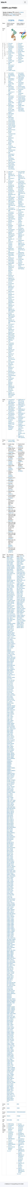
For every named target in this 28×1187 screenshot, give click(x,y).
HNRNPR (9, 770)
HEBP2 (12, 749)
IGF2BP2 (13, 780)
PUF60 (11, 936)
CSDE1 (11, 647)
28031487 (10, 479)
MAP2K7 (13, 808)
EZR (13, 703)
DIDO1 (11, 666)
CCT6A (11, 615)
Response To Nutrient (11, 222)
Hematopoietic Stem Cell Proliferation (11, 363)
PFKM (8, 890)
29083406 (11, 452)
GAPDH (8, 724)
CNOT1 (8, 641)
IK (11, 781)
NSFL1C (9, 862)
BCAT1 (12, 592)
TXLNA (8, 1071)
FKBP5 (11, 712)
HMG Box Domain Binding (11, 161)
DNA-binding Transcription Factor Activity (11, 119)
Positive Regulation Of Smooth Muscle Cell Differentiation (21, 249)
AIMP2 (8, 565)
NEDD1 (8, 850)
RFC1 (8, 961)
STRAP (12, 1028)
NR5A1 (18, 592)
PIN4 (10, 895)
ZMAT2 (8, 1098)
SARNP (8, 977)
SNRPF (8, 1012)
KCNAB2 (11, 791)
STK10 (12, 1027)
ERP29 (12, 699)
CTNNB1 (9, 653)
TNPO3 (12, 1051)
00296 (8, 1108)
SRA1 (8, 1017)
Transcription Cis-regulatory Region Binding (11, 74)
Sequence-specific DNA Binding (11, 142)
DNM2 (8, 670)
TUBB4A (9, 1067)
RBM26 (8, 954)
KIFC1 (11, 796)
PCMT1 (8, 880)
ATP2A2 (8, 585)
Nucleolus (10, 51)
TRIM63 (18, 623)
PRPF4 (8, 915)
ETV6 (13, 700)
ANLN (8, 569)
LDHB (8, 801)
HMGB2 (12, 753)
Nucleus (10, 44)
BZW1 (8, 599)
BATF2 (8, 591)
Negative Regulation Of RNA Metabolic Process (21, 1170)
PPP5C (13, 905)
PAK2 (14, 876)
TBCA (8, 1039)
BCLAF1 (12, 593)
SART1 (12, 977)
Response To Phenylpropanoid (11, 374)
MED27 (12, 824)
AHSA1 (11, 564)
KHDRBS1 (9, 792)
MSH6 (8, 836)
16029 (18, 1108)
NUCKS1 (9, 865)
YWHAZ (18, 626)
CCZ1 (11, 616)
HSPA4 (12, 776)
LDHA (14, 800)
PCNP (11, 880)
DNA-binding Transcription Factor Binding (11, 167)
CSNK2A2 (9, 652)
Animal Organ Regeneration (11, 262)
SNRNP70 (9, 1007)
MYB (20, 588)
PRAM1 (12, 907)
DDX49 (8, 664)
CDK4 (11, 619)
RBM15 (12, 951)
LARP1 (8, 799)
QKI (8, 939)
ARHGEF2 (9, 579)
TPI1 (8, 1058)
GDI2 (11, 727)
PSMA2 (12, 919)
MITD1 (8, 830)
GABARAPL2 (10, 722)
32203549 (10, 459)
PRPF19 (12, 911)
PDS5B (8, 885)
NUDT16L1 (9, 866)
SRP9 (8, 1021)
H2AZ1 (23, 577)
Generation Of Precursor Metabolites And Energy (11, 194)
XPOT (11, 1092)
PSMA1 (8, 919)
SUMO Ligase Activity (21, 106)
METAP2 (9, 828)
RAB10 (10, 939)
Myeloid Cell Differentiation (11, 249)
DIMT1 (8, 668)
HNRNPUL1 (9, 772)
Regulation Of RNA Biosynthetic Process (21, 1146)
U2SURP (9, 1075)
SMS (8, 1003)
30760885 (20, 471)
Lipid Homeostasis (11, 342)
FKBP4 (8, 712)
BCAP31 (9, 592)
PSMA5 (8, 922)
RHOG (8, 963)
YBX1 (11, 1094)
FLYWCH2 (12, 714)
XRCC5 (8, 1093)
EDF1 (11, 679)
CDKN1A (9, 622)
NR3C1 (12, 861)
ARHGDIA (9, 576)
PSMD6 (12, 931)
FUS (11, 719)
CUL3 (11, 654)
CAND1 (12, 606)
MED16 (12, 820)
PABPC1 (9, 874)
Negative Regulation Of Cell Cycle (11, 305)
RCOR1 (8, 959)
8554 (18, 1104)
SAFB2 (8, 976)
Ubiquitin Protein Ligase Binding (21, 100)
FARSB (11, 708)
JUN (21, 581)
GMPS (8, 731)
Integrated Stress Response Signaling (10, 381)
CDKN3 (13, 623)
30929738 (10, 464)
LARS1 (11, 799)
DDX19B (12, 660)
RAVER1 (9, 950)
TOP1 (12, 1054)
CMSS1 (11, 639)
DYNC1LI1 (9, 676)
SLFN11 (8, 992)
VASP (8, 1086)
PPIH (8, 901)
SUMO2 (12, 1032)
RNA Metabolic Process (11, 1139)
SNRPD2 (13, 1009)
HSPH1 (8, 777)
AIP (11, 565)
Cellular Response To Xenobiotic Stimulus (11, 368)
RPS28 (8, 967)
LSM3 (22, 583)
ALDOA (8, 566)
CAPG (11, 607)
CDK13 (11, 618)
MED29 (12, 826)
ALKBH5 (12, 566)
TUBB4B (13, 1067)
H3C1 (21, 579)
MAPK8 (12, 811)
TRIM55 (21, 622)
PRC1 (8, 908)
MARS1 (8, 812)
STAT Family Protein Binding (11, 164)
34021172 (10, 446)
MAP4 (8, 809)
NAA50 (11, 845)
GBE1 (8, 727)
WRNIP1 (9, 1090)
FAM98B (13, 707)
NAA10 (11, 843)
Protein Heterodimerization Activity (11, 150)
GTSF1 (8, 739)
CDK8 (8, 620)
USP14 (8, 1084)
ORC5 (11, 872)
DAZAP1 (9, 657)
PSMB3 (12, 924)
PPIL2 (10, 901)
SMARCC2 (9, 996)
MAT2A (12, 812)
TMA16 (8, 1048)
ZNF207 (12, 1098)
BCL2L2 (8, 593)
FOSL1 (8, 716)
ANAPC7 (13, 568)
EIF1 (12, 684)
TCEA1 (8, 1040)
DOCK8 (12, 672)
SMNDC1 (13, 1001)
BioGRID (11, 14)
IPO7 (11, 785)
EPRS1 (11, 697)
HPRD (14, 15)
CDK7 (14, 619)
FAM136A (9, 706)
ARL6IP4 (9, 580)
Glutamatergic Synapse (21, 56)
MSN (11, 836)
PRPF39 (13, 913)
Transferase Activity (20, 90)
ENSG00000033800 (21, 1112)
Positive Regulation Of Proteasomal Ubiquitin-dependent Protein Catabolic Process (11, 269)
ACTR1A (12, 561)
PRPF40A (22, 599)
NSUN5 (8, 863)
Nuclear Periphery (20, 53)
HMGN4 (8, 757)
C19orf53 (13, 600)
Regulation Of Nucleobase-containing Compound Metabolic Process (21, 1129)
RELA (21, 603)
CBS (21, 560)
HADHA (8, 743)
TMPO (12, 1050)
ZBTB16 (8, 1096)
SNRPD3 (9, 1011)
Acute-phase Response (11, 214)
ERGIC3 (8, 699)
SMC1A (13, 998)
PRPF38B (9, 913)
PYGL (14, 938)
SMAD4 (8, 993)
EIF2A (8, 685)
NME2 (8, 855)
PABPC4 (13, 874)
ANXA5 (11, 569)
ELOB (8, 695)
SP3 (24, 611)
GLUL (23, 575)
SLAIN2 (8, 989)
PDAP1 (8, 881)
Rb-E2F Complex (10, 59)
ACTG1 (8, 560)
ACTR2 (8, 562)
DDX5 (11, 664)
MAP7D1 (12, 809)
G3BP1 (8, 720)
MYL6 (12, 842)
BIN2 (8, 595)
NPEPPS (9, 861)
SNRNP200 (9, 1004)
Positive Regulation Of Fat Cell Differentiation (11, 295)
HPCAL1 (13, 773)
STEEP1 (9, 1027)
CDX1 (8, 625)
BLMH (10, 595)
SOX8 (11, 1015)
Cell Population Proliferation (11, 230)
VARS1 (11, 1085)
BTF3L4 (8, 596)
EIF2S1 (11, 685)
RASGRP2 (9, 949)
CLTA (11, 638)
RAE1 (11, 943)
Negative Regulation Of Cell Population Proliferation (11, 234)
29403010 (10, 494)
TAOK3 (8, 1038)
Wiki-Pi (3, 2)
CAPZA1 (13, 608)
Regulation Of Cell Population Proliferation (11, 279)
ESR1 (8, 700)
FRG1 (8, 718)
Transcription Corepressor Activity (21, 84)
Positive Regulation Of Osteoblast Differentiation (11, 300)
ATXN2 (12, 585)
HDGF (8, 747)
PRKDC (8, 909)
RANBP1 (9, 944)
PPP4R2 (13, 904)
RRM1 (8, 969)
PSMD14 (9, 931)
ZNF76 (22, 627)
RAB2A (13, 939)
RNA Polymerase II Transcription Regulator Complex (11, 66)
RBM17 (8, 953)
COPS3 (12, 641)
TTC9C (11, 1065)
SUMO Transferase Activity (20, 93)
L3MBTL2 (19, 583)
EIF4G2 (8, 691)
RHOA (13, 962)
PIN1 (8, 895)
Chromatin (10, 43)
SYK (8, 1035)
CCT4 (13, 614)
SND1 (13, 1003)
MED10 (11, 818)
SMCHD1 (9, 1001)
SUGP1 (11, 1030)
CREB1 (21, 564)
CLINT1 (8, 638)
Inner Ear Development (11, 326)
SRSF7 (8, 1023)
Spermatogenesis (21, 207)
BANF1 (8, 589)
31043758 (10, 481)
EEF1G (8, 683)
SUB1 (8, 1030)
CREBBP (12, 646)
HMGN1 (8, 755)
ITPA (12, 788)
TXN (8, 1073)
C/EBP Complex (11, 70)
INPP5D (8, 784)
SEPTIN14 (9, 981)
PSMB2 (8, 924)
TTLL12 (11, 1066)
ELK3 (22, 571)
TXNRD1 (12, 1074)
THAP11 (9, 1043)
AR (14, 573)
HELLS (8, 750)
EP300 (11, 696)
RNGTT (11, 963)
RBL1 (14, 950)
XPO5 (8, 1092)
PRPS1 (8, 916)
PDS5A (11, 884)
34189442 (21, 12)
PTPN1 (21, 600)
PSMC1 (12, 926)
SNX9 (11, 1013)
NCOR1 (23, 588)
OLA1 (14, 870)
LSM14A (12, 804)
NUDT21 (13, 866)
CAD (8, 604)
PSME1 (12, 932)
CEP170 (12, 629)
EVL (8, 701)
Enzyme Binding (21, 96)
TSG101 (22, 623)
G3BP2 (11, 720)
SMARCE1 (9, 998)
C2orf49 (12, 602)
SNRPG (12, 1012)
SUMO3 (8, 1034)
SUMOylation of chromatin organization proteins (21, 427)
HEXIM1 (12, 750)
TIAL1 (8, 1046)
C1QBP (8, 602)
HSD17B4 (12, 774)
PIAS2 (18, 595)
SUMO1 (8, 1032)
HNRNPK (9, 768)
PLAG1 (18, 596)
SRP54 (11, 1019)
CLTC (8, 639)
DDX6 (11, 665)
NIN (21, 589)
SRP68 (8, 1020)
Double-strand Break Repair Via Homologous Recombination (21, 184)
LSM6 (11, 807)
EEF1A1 (9, 680)
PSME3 (12, 934)
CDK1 (8, 618)
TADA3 (8, 1036)
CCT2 (8, 614)
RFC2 (11, 961)
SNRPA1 (9, 1008)
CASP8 (18, 560)
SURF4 (12, 1034)
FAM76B (9, 707)
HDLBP (11, 747)
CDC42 (13, 616)
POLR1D (13, 899)
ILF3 (8, 782)
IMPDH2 (13, 782)
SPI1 (11, 1016)
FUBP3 (8, 719)
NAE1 (8, 846)
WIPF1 (11, 1089)
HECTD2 (19, 580)
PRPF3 (8, 912)
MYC (10, 841)
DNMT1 (11, 670)
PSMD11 (9, 930)
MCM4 (8, 815)
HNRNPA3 (9, 762)
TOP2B (11, 1055)
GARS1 (12, 724)
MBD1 (21, 584)
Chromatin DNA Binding (11, 127)
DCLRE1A (19, 568)
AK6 (13, 565)
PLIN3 (8, 896)
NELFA (8, 851)
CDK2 (8, 619)
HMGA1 (11, 751)
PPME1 (8, 903)
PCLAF (8, 878)
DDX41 (11, 662)
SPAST (8, 1016)
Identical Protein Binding (11, 130)
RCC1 (11, 958)
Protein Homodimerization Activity (11, 134)
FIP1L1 (8, 711)
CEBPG (8, 627)
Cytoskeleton (21, 49)
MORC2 (8, 832)
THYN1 (12, 1044)
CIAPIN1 (12, 634)
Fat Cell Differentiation (11, 291)
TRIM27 (23, 620)
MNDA (11, 831)
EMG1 (14, 695)
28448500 (10, 531)
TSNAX (8, 1065)
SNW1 (8, 1013)
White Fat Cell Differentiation (11, 334)
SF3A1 (10, 985)
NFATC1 (18, 589)
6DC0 (8, 1120)
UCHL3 (11, 1081)
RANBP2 (13, 944)
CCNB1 (12, 612)
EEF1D (8, 681)
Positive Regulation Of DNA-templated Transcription (11, 315)
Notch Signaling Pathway (11, 219)
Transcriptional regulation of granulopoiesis (11, 412)
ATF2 (8, 583)
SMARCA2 (13, 993)
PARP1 (8, 877)
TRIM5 (18, 622)
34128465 (10, 498)
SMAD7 (22, 610)
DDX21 (23, 568)
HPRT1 (8, 774)
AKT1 (21, 556)
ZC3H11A (13, 1096)
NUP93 (8, 869)
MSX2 (13, 836)
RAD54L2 (22, 602)
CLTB (14, 638)
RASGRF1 (12, 947)
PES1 (8, 886)
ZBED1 (22, 626)
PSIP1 (12, 917)
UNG (8, 1082)
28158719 (10, 552)
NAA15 (8, 845)
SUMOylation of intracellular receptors (21, 418)
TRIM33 (12, 1061)
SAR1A (12, 976)
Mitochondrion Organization (11, 216)
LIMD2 (13, 801)
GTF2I (8, 738)
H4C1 (11, 742)
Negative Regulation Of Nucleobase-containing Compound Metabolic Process (21, 1157)
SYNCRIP (11, 1035)
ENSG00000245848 (11, 1112)
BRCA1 (22, 558)
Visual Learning (21, 209)
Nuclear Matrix (11, 53)
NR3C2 (21, 591)
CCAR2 (8, 611)
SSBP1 (8, 1024)
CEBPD (8, 626)
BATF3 (11, 591)
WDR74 (12, 1088)
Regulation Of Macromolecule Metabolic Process (21, 256)
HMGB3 (8, 754)
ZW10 (12, 1100)
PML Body (20, 50)
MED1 (8, 818)
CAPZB (8, 610)
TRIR (11, 1062)
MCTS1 (11, 816)
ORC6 (14, 872)
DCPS (8, 658)
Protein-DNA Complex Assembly (21, 261)
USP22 (11, 1084)
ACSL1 (11, 558)
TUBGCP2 (12, 1069)
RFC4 (8, 962)
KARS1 (8, 789)
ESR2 (18, 573)
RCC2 (14, 958)
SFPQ (11, 986)
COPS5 (12, 642)
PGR (22, 593)
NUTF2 (8, 870)
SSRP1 (12, 1024)
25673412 (10, 546)
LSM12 (8, 804)
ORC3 (8, 872)
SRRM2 (11, 1021)
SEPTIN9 (9, 984)
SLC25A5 (9, 990)
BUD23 (8, 598)
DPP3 (8, 673)
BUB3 (12, 596)
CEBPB (11, 625)
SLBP (12, 989)
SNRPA (13, 1007)
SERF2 (12, 984)
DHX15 (8, 666)
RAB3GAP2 (9, 940)
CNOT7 (18, 564)
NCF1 (8, 849)
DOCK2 (8, 672)
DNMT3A (19, 571)
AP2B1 (8, 572)
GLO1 (8, 728)
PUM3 (8, 938)
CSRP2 (23, 566)
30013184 (10, 454)
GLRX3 (11, 728)
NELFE (8, 853)
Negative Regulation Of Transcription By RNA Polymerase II (11, 175)
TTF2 (8, 1066)
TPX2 (8, 1059)
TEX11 (22, 619)
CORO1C (13, 643)
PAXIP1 (18, 593)
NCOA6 (11, 849)
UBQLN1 (12, 1078)
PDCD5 (12, 881)
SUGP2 (8, 1031)
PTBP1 (8, 936)
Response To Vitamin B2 (11, 276)
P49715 (8, 1116)
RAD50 (8, 943)
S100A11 (9, 973)
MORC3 (18, 587)
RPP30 (11, 966)
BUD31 (11, 598)
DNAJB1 (12, 668)
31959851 (10, 463)
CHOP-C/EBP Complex (11, 61)
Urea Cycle (10, 171)
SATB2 (21, 606)
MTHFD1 (12, 838)
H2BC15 (12, 741)
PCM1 (11, 878)
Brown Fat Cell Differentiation (11, 336)
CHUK (21, 562)
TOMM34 (9, 1054)
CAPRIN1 (9, 608)
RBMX (8, 958)
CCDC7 (8, 612)
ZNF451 (18, 627)
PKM (13, 895)
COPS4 (8, 642)
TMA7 (11, 1048)
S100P (12, 973)
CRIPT (8, 647)
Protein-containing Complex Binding (12, 146)
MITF (24, 585)
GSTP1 (12, 735)
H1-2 (11, 739)
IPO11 (8, 785)
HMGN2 (12, 755)
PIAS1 (21, 20)
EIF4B (8, 689)
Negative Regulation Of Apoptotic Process (21, 235)
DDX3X (8, 662)
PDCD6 (8, 882)
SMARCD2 (9, 997)
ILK (10, 782)
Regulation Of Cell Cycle (11, 339)
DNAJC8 (9, 669)
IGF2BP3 (9, 781)
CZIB (8, 656)
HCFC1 (11, 745)
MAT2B (8, 814)
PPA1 (8, 900)
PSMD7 (8, 932)
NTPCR (12, 863)
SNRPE (12, 1011)
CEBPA (11, 20)
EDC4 (8, 679)
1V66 (18, 1120)
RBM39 (12, 957)
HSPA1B (9, 776)
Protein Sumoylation (21, 211)
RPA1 (11, 965)
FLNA (8, 714)
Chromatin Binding (10, 115)
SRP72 (11, 1020)
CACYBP (12, 603)
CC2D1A (12, 610)
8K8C (11, 1120)
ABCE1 (8, 557)
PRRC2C (9, 917)
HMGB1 (8, 753)
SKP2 (11, 988)
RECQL (12, 959)
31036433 (10, 468)
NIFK (12, 854)
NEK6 (11, 850)
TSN (11, 1063)
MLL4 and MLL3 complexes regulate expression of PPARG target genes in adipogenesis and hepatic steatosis (11, 424)
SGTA (18, 608)
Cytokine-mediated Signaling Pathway (10, 245)
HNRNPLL (9, 769)
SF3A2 (13, 985)
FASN (8, 710)
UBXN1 (8, 1081)
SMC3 (11, 1000)
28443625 (10, 521)
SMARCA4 (9, 994)
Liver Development (11, 180)
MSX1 (22, 587)
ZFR (12, 1097)
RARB (11, 946)
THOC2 (12, 1043)
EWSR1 (10, 701)
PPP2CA (12, 903)
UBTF (11, 1079)
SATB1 (18, 606)
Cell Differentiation (11, 251)
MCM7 (8, 816)
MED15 (8, 820)
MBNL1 (12, 814)
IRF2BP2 (9, 788)
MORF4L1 (13, 832)
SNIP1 (21, 611)
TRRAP (8, 1063)
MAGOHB (9, 808)
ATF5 (13, 583)
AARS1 (11, 556)
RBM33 (8, 957)
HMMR (12, 757)
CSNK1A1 (9, 649)
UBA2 (8, 1077)
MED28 (8, 826)
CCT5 (8, 615)
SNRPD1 (9, 1009)
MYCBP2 (9, 842)
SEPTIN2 (9, 982)
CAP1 (8, 607)
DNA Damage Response (21, 197)
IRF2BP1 (13, 787)
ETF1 (11, 700)
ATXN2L (8, 587)
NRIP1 (21, 592)
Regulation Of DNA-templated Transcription (11, 201)
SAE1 (8, 974)
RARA (8, 946)
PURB (11, 938)
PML (21, 596)
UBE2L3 (22, 625)
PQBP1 (8, 907)
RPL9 (8, 966)
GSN (11, 734)
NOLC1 (8, 857)
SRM (11, 1017)
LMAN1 (8, 803)
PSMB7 (8, 926)
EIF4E (11, 689)
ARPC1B (13, 580)
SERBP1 (19, 607)
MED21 (12, 822)
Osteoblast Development (11, 189)
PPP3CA (9, 904)
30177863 (20, 450)
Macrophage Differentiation (11, 254)
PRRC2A (12, 916)
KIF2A (11, 793)
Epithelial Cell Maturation (11, 187)
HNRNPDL (9, 766)
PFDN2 (8, 888)
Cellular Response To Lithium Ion (11, 354)
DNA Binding (11, 113)
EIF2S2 (8, 687)
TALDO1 (12, 1036)
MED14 (12, 819)
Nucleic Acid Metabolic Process (11, 1129)
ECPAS (13, 677)
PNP (11, 897)
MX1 (18, 588)
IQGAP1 (9, 787)
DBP (12, 657)
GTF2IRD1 (19, 577)
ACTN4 (8, 561)
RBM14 (8, 951)
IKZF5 (18, 581)
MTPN (8, 839)
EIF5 (8, 692)
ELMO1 (12, 693)
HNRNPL (13, 768)
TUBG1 (8, 1069)
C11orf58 (9, 600)
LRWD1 (12, 803)
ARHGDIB (9, 577)
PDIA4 (8, 884)
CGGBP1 (9, 630)
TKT (14, 1046)
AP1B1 (11, 571)
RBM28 (8, 955)
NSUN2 (12, 862)
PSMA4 (12, 920)
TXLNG (12, 1071)
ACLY (8, 558)
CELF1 (12, 627)
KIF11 (8, 793)
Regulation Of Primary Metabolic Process (21, 1165)
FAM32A (13, 706)
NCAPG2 (13, 847)
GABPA (8, 723)
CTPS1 (12, 653)
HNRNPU (13, 770)
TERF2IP (19, 619)
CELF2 (8, 629)
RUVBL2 (12, 971)
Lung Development (11, 257)
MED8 (14, 827)
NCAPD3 (9, 847)
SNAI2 (18, 611)
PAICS (11, 876)
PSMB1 (12, 923)
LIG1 (11, 801)
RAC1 (13, 940)
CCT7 (14, 615)
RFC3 (13, 961)
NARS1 (11, 846)
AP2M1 (11, 572)
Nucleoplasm (11, 46)
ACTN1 (11, 560)
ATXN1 (18, 557)
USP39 (8, 1085)
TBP (18, 618)
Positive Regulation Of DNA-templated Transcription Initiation (11, 394)
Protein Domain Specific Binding (11, 125)
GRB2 (8, 733)
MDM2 (21, 585)
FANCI (8, 708)
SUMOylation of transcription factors (21, 406)
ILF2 (13, 781)
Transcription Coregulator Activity (21, 80)
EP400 (8, 697)
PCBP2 (12, 877)
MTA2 (8, 838)
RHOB (18, 604)
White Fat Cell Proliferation (11, 350)
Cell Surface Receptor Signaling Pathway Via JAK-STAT (21, 202)
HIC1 (22, 580)
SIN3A (8, 988)
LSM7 (14, 807)
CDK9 (11, 620)
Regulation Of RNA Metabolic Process (21, 1151)
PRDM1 (18, 599)
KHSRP (13, 792)
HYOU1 (12, 777)
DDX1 (14, 658)
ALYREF (9, 568)
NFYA (11, 853)
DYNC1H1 (13, 674)
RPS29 (11, 967)
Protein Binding (11, 121)
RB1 (12, 950)
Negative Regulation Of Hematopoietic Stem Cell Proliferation (11, 387)
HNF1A (8, 758)
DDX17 (8, 660)
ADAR (11, 562)
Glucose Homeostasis (11, 282)
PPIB (13, 900)
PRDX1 (11, 908)
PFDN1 (11, 886)
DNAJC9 (13, 669)
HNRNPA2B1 (10, 761)
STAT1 (8, 1025)
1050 (8, 1104)
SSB (11, 1023)
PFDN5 (11, 888)
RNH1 (8, 965)
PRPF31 (12, 912)
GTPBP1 (12, 738)
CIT (11, 635)
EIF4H (12, 691)
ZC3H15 (8, 1097)
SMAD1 (23, 608)
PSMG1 (8, 935)
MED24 (8, 824)
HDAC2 (11, 746)
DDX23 (8, 661)
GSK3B (8, 734)
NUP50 (12, 868)
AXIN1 (21, 557)
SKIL (21, 608)
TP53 (8, 1057)
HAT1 (8, 745)
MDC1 (18, 585)
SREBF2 (22, 612)
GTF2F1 (8, 737)
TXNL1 (8, 1074)
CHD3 (18, 562)
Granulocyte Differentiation (11, 260)
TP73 (20, 620)
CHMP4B (9, 633)
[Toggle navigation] (25, 2)
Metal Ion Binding (20, 103)
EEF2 (11, 683)
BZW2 (11, 599)
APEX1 (11, 573)
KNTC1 (8, 797)
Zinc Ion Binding (21, 88)
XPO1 (12, 1090)
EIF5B (10, 692)
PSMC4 (12, 927)
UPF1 (10, 1082)
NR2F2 (18, 591)
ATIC (8, 584)
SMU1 (10, 1003)
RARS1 (8, 947)
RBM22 (12, 953)
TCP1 (8, 1042)
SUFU (21, 614)
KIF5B (8, 796)
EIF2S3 (12, 687)
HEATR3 (9, 749)
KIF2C (8, 795)
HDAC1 (8, 746)
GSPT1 (8, 735)
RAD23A (9, 942)
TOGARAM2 (9, 1052)
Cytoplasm (20, 47)
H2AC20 (8, 741)
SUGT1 (12, 1031)
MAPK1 (8, 811)
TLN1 (8, 1047)
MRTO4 (8, 835)
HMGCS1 (13, 754)
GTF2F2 (12, 737)
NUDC (12, 865)
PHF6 (11, 892)
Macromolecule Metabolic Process (11, 1148)
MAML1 (18, 584)
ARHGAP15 (9, 575)
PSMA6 (12, 922)
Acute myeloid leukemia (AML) (11, 440)
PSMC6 (8, 928)
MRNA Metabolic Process (12, 1144)
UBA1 (12, 1075)
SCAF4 (11, 978)
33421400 (10, 490)
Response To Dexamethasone (11, 372)
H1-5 (14, 739)
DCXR (11, 658)
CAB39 (8, 603)
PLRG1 (8, 897)
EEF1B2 (12, 680)
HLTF (8, 751)
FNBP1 (8, 715)
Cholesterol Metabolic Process (10, 227)
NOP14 (8, 858)
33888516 (20, 461)
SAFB (11, 974)
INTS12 (12, 784)
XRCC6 (12, 1093)
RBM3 (11, 955)
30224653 (20, 446)
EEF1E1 (12, 681)
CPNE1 (8, 645)
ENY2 (8, 696)
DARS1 (11, 656)
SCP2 (8, 980)
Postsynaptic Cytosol (21, 61)
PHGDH (8, 893)
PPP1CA (19, 598)
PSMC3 (8, 927)
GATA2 (8, 726)
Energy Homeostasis (11, 377)
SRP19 (8, 1019)
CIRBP (8, 635)
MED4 (8, 827)
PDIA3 (11, 882)
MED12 (8, 819)
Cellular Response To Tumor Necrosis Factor (11, 358)
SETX (22, 607)
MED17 (8, 822)
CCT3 (11, 614)
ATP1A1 (11, 584)
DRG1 (11, 673)
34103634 (10, 461)
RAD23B (13, 942)
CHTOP (8, 634)
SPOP (18, 612)
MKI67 (11, 830)
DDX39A (12, 661)
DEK (14, 665)
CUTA (13, 654)
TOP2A (8, 1055)
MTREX (11, 839)
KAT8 (8, 791)
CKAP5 (13, 635)
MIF (12, 828)
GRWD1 (11, 733)
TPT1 (13, 1058)
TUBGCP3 (9, 1070)
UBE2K (8, 1078)
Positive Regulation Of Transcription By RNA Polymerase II (11, 321)
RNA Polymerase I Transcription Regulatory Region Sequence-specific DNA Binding (11, 99)
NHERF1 (9, 854)
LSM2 (12, 805)
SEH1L (11, 980)
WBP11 (8, 1088)
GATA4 (20, 575)
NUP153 (8, 868)
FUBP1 (11, 718)
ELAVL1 (8, 693)
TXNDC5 (11, 1073)
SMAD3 (12, 992)
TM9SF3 (11, 1047)
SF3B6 (8, 986)
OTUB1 (8, 873)
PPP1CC (23, 598)
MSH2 (11, 835)
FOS (11, 715)
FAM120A (9, 704)
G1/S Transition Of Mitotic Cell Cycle (21, 173)
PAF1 (8, 876)
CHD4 (12, 630)
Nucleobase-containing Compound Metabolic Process (11, 1134)
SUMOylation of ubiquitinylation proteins (21, 410)
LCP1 (11, 800)
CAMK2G (9, 606)
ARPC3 (8, 581)
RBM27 (12, 954)
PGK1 (8, 892)
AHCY (8, 564)
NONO (11, 857)
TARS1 (11, 1038)
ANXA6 (8, 571)
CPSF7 (8, 646)
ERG (21, 572)
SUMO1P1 (23, 615)
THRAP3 (9, 1044)
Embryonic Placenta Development (11, 184)
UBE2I (11, 1077)
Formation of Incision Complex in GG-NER (21, 432)
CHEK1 (11, 631)
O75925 (18, 1116)
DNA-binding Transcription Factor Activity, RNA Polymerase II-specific (11, 90)
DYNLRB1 (9, 677)
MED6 (11, 827)
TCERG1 (12, 1040)
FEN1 (14, 710)
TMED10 (9, 1050)
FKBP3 (11, 711)
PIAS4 (21, 595)
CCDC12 (12, 611)
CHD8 (8, 631)
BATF (11, 589)
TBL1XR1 (12, 1039)
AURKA (12, 587)
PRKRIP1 (13, 909)
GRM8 (18, 576)
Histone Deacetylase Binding (11, 138)
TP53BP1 (11, 1057)
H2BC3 (18, 579)
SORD (14, 1013)
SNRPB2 (13, 1008)
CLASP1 (9, 637)
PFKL (11, 889)
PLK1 (11, 896)
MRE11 (11, 834)
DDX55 (8, 665)
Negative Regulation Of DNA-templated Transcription (11, 310)
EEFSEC (9, 684)
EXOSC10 (9, 703)
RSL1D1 (11, 969)
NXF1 (11, 870)
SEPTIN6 (13, 982)
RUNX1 (8, 971)
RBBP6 (18, 603)
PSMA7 (8, 923)
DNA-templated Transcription (11, 197)
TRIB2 (11, 1059)
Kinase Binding (11, 123)
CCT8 (8, 616)
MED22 (8, 823)
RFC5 (11, 962)
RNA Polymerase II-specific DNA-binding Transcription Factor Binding (11, 156)
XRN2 (8, 1094)
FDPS (11, 710)
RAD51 (18, 602)
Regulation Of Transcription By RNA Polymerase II (11, 206)
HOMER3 (9, 773)
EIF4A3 (12, 688)
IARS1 (8, 778)
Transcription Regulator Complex (11, 49)
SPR (14, 1016)
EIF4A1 (8, 688)
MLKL (8, 831)
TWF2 (13, 1070)
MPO (8, 834)
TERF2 (20, 618)
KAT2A (11, 789)
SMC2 (8, 1000)
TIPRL (11, 1046)
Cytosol (9, 1141)
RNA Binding (11, 1124)
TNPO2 (8, 1051)
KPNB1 (11, 797)
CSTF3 (13, 652)
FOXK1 (11, 716)
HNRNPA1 (9, 760)
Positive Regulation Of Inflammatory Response (11, 330)
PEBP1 (12, 885)
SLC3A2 (13, 990)
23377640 (20, 467)
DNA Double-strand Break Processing (21, 189)
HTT (24, 580)
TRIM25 (8, 1061)
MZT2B (8, 843)
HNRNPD (9, 765)
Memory (10, 224)
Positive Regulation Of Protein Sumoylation (21, 226)
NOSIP (11, 859)
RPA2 (13, 965)
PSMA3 (8, 920)
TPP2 (10, 1058)
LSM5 (8, 807)
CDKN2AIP (9, 623)
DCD (14, 657)
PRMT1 (8, 911)
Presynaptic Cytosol (20, 59)
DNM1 (21, 569)
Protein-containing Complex (10, 55)
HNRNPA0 (12, 758)
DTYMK (8, 674)
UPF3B (13, 1082)
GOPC (11, 731)
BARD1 (18, 558)
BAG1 (8, 588)
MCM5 (11, 815)
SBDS (8, 978)
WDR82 (8, 1089)
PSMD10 (12, 928)
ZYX (8, 1101)
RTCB (8, 970)
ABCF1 (12, 557)
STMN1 (8, 1028)
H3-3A (8, 742)
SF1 (8, 985)
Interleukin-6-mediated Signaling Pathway (11, 346)
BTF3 (13, 595)
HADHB (12, 743)
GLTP (14, 728)
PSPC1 (12, 935)
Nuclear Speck (21, 51)
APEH (8, 573)
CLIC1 (12, 637)
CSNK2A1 (9, 650)
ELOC (11, 695)
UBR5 (8, 1079)
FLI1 (18, 575)
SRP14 (13, 1017)
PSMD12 (13, 930)
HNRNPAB (9, 764)
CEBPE (12, 626)
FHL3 (24, 573)
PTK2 (18, 600)
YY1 (13, 1094)
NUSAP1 (12, 869)
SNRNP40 (9, 1005)
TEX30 (11, 1042)
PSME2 (8, 934)
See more (9, 1151)
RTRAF (11, 970)
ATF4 (10, 583)
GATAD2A (12, 726)
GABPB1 (12, 723)
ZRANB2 (9, 1100)
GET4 (13, 727)
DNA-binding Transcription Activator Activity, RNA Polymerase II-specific (11, 109)
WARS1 (11, 1086)
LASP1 (8, 800)
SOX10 (8, 1015)
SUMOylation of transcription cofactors (21, 414)
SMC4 (14, 1000)
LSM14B (9, 805)
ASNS (11, 581)
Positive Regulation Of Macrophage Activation (11, 287)
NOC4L (11, 855)
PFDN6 (8, 889)
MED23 (12, 823)
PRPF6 (11, 915)
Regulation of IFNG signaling (21, 436)
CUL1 (8, 654)
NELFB (11, 851)
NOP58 (8, 859)
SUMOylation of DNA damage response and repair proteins (21, 401)
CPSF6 (12, 645)
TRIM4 (8, 1062)
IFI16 (11, 778)
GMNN (11, 730)
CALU (10, 604)
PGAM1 (11, 890)
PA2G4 (11, 873)
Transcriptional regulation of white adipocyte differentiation (11, 401)
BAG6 (11, 588)
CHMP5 (13, 633)
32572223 (20, 457)
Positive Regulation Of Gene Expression (11, 239)
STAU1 (11, 1025)
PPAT (11, 900)
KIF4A (11, 795)
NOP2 (11, 858)
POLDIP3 (9, 899)
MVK (8, 841)
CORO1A (9, 643)
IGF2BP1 (9, 780)
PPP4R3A (9, 905)
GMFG (8, 730)
